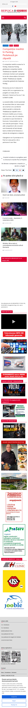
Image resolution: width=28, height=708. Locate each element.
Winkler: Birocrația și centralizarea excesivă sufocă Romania (13, 245)
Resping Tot (14, 704)
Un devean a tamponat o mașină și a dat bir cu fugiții (13, 165)
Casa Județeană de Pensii (7, 634)
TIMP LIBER (16, 45)
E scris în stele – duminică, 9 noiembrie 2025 (12, 219)
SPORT (11, 45)
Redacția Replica (14, 61)
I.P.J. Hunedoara (5, 628)
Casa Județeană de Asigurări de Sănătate (11, 637)
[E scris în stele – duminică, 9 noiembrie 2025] (14, 203)
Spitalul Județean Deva (6, 631)
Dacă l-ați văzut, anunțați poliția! (14, 195)
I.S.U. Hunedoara (5, 625)
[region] (14, 692)
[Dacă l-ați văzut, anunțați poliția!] (14, 180)
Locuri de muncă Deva (6, 640)
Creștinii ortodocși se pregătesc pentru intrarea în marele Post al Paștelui (15, 158)
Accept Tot (14, 696)
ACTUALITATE (5, 45)
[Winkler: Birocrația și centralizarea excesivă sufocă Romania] (14, 229)
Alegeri (14, 700)
